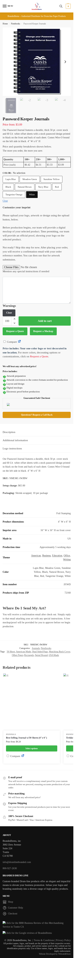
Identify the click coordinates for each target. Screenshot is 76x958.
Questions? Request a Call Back (36, 415)
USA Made (54, 655)
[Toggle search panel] (61, 6)
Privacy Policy (63, 940)
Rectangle (29, 655)
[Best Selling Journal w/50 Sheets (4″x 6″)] (31, 702)
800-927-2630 (10, 868)
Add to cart (45, 320)
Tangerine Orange (13, 194)
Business (46, 555)
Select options (31, 748)
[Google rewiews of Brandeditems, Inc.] (37, 933)
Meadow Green (29, 179)
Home (5, 23)
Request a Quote (15, 331)
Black (8, 187)
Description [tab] (9, 432)
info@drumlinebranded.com (17, 862)
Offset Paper (17, 655)
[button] (68, 6)
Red (57, 187)
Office (67, 555)
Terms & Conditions (44, 940)
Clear (5, 200)
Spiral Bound (41, 655)
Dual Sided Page (40, 651)
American (36, 555)
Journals (36, 648)
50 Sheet (11, 651)
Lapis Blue (10, 179)
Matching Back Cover (59, 651)
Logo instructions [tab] (12, 448)
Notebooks (15, 23)
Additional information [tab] (15, 440)
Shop (10, 901)
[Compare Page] (19, 341)
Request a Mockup (43, 331)
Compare (11, 341)
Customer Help (15, 907)
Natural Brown (25, 187)
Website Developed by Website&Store (55, 954)
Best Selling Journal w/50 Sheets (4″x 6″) (26, 737)
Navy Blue (43, 187)
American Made (23, 651)
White (32, 194)
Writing (67, 559)
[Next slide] (65, 62)
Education (57, 555)
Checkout (12, 913)
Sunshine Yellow (51, 179)
